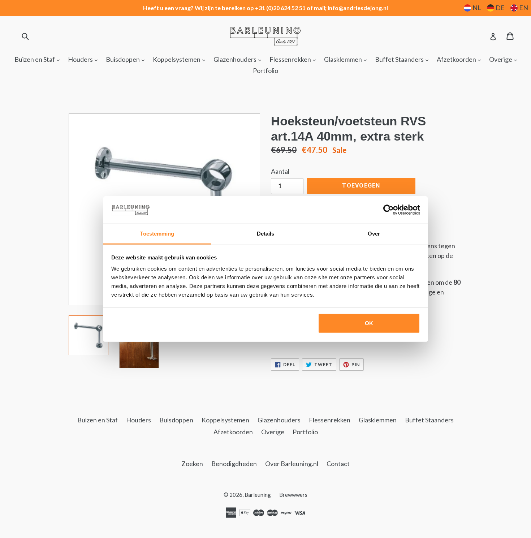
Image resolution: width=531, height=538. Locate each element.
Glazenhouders (239, 59)
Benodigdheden (234, 464)
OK (369, 323)
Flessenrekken (294, 59)
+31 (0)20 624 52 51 (280, 7)
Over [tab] (374, 234)
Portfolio (265, 70)
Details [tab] (266, 234)
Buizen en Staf (38, 59)
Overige (505, 59)
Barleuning (258, 494)
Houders (84, 59)
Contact (338, 464)
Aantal (280, 171)
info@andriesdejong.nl (358, 7)
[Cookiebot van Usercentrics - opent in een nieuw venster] (388, 210)
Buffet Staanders (403, 59)
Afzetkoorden (460, 59)
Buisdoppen (127, 59)
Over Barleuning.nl (291, 464)
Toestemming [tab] (157, 234)
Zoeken (192, 464)
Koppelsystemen (181, 59)
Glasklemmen (347, 59)
